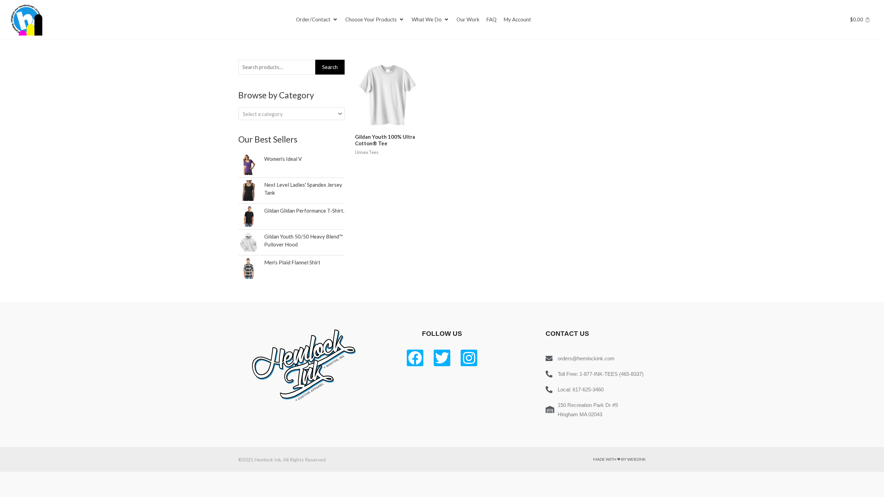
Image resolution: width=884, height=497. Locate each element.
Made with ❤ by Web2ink (619, 459)
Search (330, 67)
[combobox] (291, 113)
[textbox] (288, 113)
